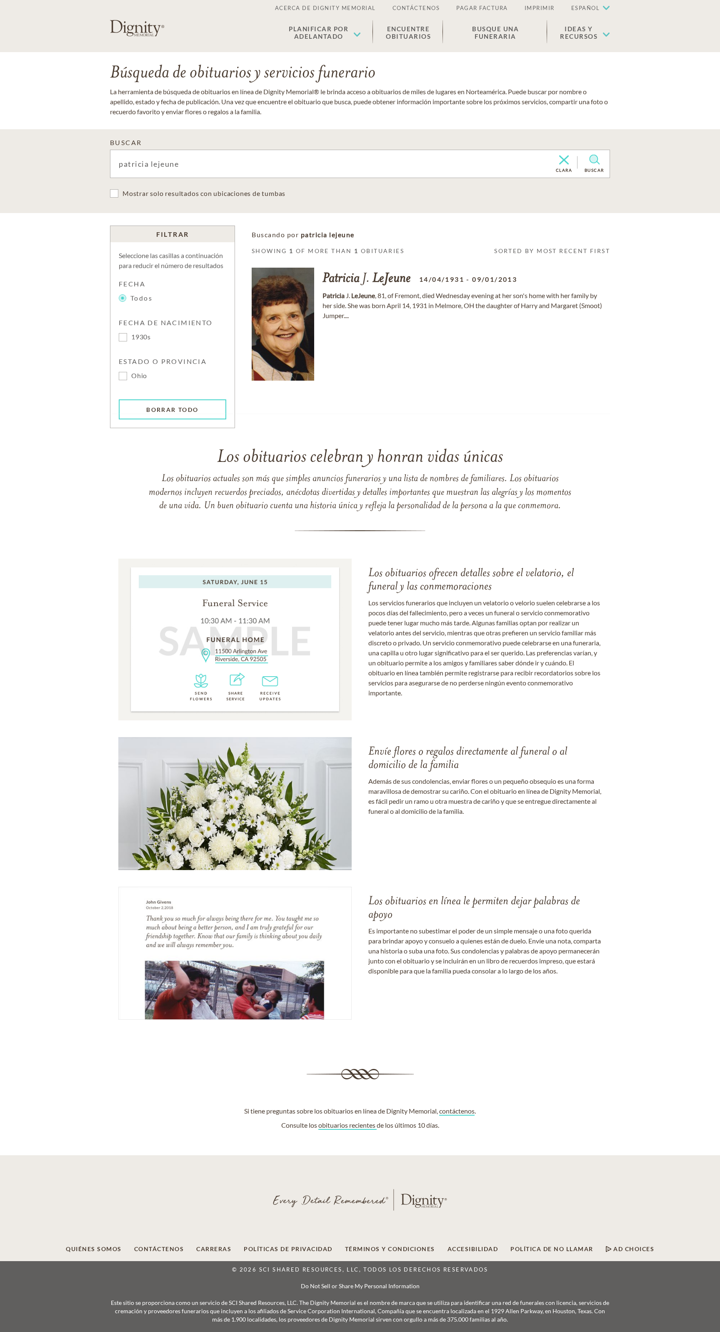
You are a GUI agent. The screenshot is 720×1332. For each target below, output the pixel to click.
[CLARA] (564, 160)
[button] (325, 32)
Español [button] (585, 8)
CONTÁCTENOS (416, 8)
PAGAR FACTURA (482, 8)
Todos (141, 298)
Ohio (139, 375)
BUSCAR (126, 142)
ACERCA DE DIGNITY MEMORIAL (325, 8)
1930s (141, 337)
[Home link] (137, 28)
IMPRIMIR (540, 8)
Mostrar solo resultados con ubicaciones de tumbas (203, 193)
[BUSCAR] (594, 160)
